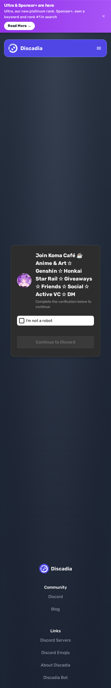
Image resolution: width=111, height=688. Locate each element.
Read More (19, 26)
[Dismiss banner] (103, 16)
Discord (55, 596)
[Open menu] (99, 48)
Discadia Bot (55, 677)
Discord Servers (55, 640)
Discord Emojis (55, 652)
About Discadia (55, 665)
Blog (55, 609)
